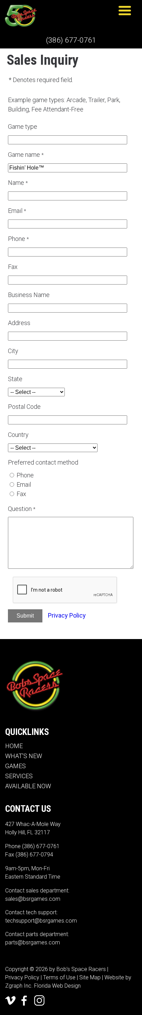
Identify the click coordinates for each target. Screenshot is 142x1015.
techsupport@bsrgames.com (41, 920)
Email (24, 484)
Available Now (28, 786)
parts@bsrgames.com (32, 942)
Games (15, 766)
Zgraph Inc (18, 985)
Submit (25, 616)
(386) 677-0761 (71, 40)
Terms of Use (59, 977)
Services (19, 776)
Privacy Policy (67, 615)
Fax (21, 493)
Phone (25, 475)
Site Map (90, 977)
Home (14, 745)
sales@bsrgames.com (32, 899)
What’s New (23, 756)
